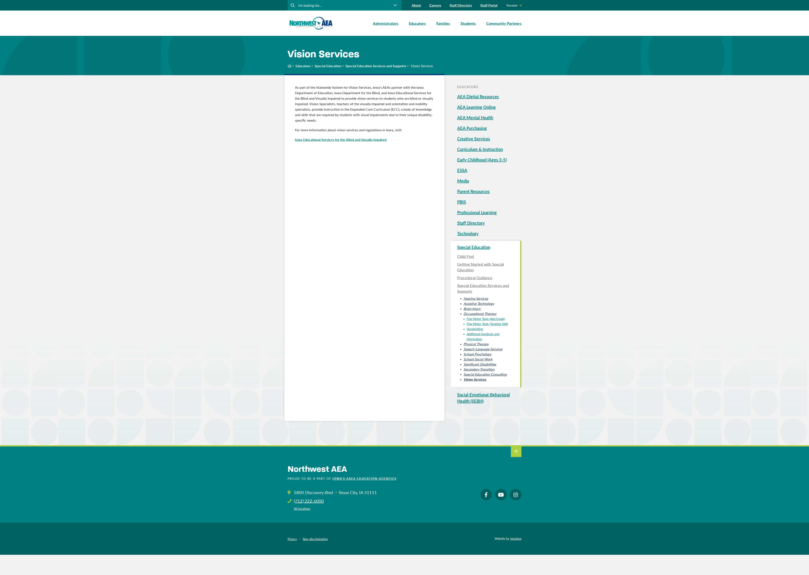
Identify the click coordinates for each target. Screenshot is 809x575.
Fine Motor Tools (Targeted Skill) (487, 324)
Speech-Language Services (482, 349)
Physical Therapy (476, 344)
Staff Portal (488, 5)
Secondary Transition (478, 369)
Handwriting (475, 329)
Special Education (328, 65)
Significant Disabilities (479, 364)
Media (463, 181)
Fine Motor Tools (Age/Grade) (486, 319)
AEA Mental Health (475, 118)
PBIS (461, 202)
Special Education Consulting (485, 374)
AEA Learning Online (476, 107)
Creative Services (473, 139)
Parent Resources (473, 191)
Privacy (292, 539)
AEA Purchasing (472, 128)
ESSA (462, 170)
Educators (303, 65)
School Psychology (477, 354)
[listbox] (513, 5)
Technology (468, 233)
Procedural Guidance (474, 277)
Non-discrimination (315, 539)
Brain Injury (472, 308)
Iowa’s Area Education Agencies (364, 478)
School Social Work (477, 359)
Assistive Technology (478, 303)
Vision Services (474, 379)
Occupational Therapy (479, 313)
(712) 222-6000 (309, 501)
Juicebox (515, 538)
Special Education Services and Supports (376, 65)
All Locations (302, 509)
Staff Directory (461, 5)
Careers (435, 5)
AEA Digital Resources (478, 96)
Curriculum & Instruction (480, 149)
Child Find (465, 256)
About (416, 5)
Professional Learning (477, 212)
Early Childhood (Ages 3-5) (482, 160)
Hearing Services (475, 298)
